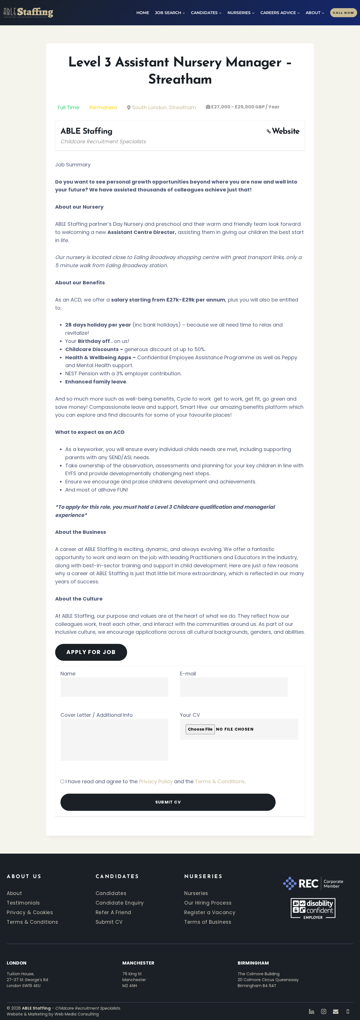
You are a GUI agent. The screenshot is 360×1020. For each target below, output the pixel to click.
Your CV (190, 714)
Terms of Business (207, 922)
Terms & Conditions (220, 781)
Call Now (343, 12)
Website (286, 132)
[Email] (335, 1011)
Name (67, 673)
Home (142, 12)
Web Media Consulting (77, 1014)
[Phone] (347, 1011)
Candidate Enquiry (120, 903)
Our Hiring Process (207, 903)
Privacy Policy (156, 781)
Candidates (111, 893)
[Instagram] (323, 1011)
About (14, 893)
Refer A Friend (114, 912)
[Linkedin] (311, 1011)
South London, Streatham (164, 107)
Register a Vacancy (209, 912)
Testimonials (23, 903)
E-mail (188, 673)
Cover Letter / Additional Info (96, 714)
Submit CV (109, 922)
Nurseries (196, 893)
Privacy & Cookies (30, 912)
